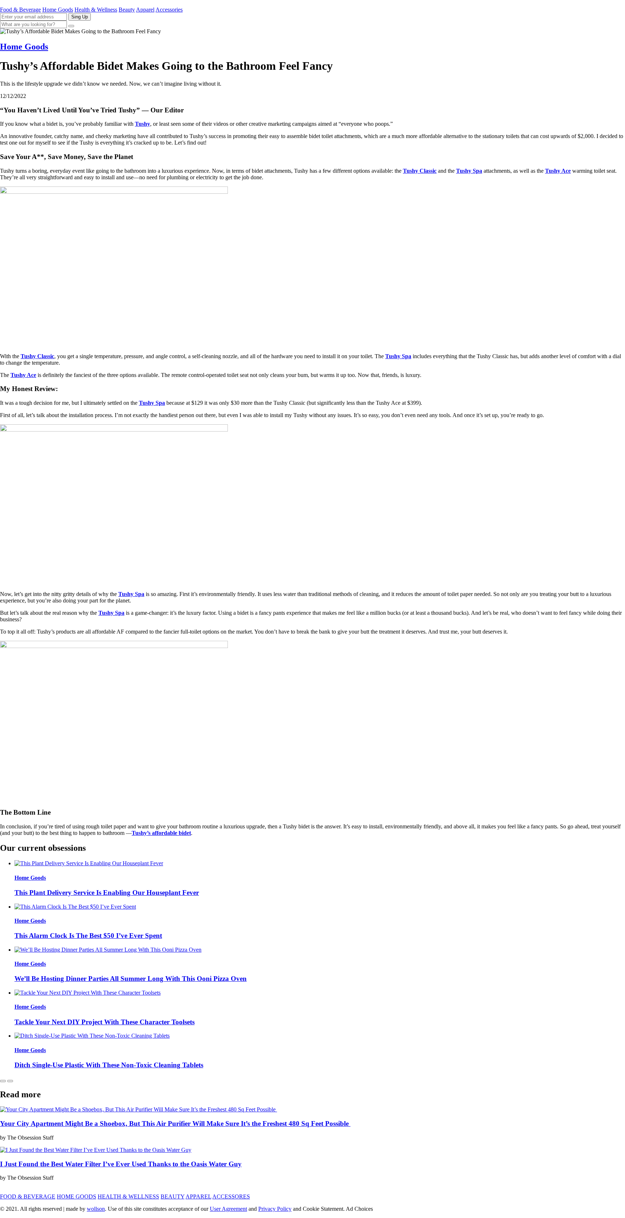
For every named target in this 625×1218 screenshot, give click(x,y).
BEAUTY (172, 1196)
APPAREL (198, 1196)
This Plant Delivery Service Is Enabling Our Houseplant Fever (106, 892)
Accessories (169, 10)
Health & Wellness (96, 10)
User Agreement (228, 1209)
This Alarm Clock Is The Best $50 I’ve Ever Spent (88, 935)
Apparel (145, 10)
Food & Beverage (20, 10)
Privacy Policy (275, 1209)
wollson (96, 1209)
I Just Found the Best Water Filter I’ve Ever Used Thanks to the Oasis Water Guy (121, 1164)
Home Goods (57, 10)
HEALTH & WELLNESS (128, 1196)
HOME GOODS (76, 1196)
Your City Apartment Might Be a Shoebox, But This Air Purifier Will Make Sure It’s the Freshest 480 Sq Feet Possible (175, 1123)
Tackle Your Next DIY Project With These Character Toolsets (104, 1022)
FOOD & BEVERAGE (27, 1196)
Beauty (127, 10)
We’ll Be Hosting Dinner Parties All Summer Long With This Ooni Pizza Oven (130, 978)
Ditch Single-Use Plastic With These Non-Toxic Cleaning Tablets (108, 1065)
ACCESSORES (231, 1196)
